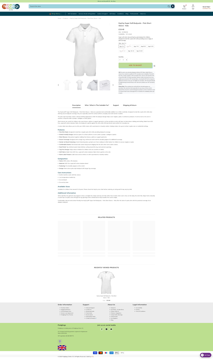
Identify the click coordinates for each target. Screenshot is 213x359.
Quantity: (121, 57)
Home (59, 18)
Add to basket (135, 65)
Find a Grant (89, 313)
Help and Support (90, 307)
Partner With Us (115, 311)
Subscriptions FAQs (90, 316)
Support (116, 105)
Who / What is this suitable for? (97, 105)
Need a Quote (89, 314)
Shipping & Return (129, 105)
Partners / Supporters (116, 313)
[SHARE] (153, 66)
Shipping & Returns (65, 309)
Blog (112, 320)
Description (76, 105)
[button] (58, 85)
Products (65, 18)
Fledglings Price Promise (67, 314)
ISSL (92, 356)
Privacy (138, 309)
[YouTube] (111, 329)
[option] (86, 50)
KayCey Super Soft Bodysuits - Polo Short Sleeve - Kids (106, 296)
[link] (69, 253)
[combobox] (98, 6)
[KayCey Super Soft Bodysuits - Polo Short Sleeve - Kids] (106, 282)
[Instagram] (106, 329)
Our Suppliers (114, 318)
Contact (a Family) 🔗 (91, 318)
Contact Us (207, 8)
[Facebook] (102, 329)
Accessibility (139, 307)
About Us (113, 307)
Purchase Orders (65, 307)
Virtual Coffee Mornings (116, 314)
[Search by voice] (173, 6)
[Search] (102, 6)
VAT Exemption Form (66, 311)
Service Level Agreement (67, 313)
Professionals (114, 316)
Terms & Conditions (140, 311)
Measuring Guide (90, 311)
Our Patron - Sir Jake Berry (117, 309)
